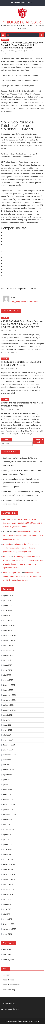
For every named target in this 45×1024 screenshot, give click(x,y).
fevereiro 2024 (9, 745)
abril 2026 (7, 615)
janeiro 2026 (8, 630)
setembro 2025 (9, 650)
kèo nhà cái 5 (8, 519)
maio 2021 (7, 909)
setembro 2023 (9, 770)
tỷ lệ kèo (6, 556)
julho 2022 (7, 839)
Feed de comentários (12, 985)
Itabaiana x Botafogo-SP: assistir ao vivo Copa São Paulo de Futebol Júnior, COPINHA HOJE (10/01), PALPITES (39, 439)
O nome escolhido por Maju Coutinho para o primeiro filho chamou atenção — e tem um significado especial (21, 483)
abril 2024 (7, 735)
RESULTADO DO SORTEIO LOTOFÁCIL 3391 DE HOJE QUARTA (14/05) (21, 363)
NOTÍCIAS (7, 954)
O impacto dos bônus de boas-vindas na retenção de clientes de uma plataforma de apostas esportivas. (21, 548)
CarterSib (7, 544)
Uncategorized (9, 959)
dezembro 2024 (9, 695)
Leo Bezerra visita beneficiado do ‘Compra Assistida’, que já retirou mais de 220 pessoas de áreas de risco (22, 462)
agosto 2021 (8, 894)
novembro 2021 (9, 879)
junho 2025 (7, 665)
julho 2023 (7, 780)
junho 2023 (7, 785)
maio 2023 (7, 790)
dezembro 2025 (9, 635)
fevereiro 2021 (8, 924)
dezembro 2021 (9, 874)
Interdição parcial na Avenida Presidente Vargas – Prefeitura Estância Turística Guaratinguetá (23, 493)
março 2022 (8, 859)
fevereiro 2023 (9, 804)
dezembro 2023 (9, 755)
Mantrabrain (35, 1021)
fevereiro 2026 (9, 625)
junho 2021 (7, 904)
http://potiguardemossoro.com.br (24, 302)
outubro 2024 (8, 705)
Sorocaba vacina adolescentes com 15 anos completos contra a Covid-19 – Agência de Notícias (22, 576)
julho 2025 (7, 660)
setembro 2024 (9, 710)
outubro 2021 (8, 884)
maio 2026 (7, 610)
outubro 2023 (8, 765)
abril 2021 (6, 914)
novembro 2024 (9, 700)
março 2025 (8, 680)
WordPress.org (9, 990)
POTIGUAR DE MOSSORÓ (23, 22)
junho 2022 (7, 844)
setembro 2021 (9, 889)
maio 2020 (7, 934)
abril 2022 (7, 854)
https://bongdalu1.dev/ (12, 573)
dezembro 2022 (9, 814)
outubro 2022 (8, 824)
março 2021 (7, 919)
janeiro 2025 (8, 690)
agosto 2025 (8, 655)
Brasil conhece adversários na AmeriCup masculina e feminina (22, 404)
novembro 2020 (9, 929)
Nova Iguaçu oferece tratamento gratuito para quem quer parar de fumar (22, 472)
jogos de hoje (13, 1009)
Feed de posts (9, 980)
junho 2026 (7, 605)
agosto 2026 (8, 595)
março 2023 (8, 800)
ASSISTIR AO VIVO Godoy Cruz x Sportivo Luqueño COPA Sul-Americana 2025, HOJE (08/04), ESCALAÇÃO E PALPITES (22, 324)
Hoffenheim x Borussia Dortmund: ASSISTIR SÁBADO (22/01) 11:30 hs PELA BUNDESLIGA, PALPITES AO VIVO (22, 523)
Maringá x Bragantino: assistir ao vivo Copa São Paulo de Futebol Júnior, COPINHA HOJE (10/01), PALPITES (8, 439)
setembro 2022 (9, 829)
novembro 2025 (9, 640)
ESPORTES (5, 40)
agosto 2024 (8, 715)
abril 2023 (7, 795)
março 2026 (8, 620)
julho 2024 (7, 720)
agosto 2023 (8, 775)
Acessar (6, 975)
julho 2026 (7, 600)
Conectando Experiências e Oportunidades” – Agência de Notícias (21, 502)
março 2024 (8, 740)
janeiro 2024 (8, 750)
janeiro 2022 (8, 869)
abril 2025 (7, 675)
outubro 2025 (8, 645)
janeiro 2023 (8, 809)
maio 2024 (7, 730)
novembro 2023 (9, 760)
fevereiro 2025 (9, 685)
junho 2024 (7, 725)
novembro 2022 (9, 819)
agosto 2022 (8, 834)
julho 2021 (7, 899)
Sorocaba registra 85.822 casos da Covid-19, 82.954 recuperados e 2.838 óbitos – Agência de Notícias (23, 535)
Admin (20, 51)
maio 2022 (7, 849)
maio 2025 (7, 670)
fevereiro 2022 (9, 864)
